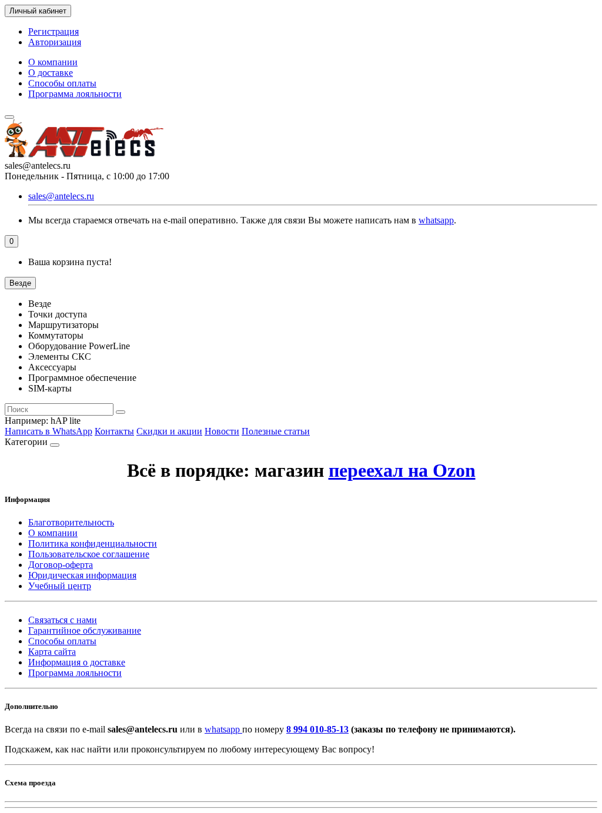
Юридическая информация (82, 575)
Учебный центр (59, 586)
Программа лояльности (75, 94)
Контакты (114, 431)
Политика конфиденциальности (92, 543)
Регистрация (53, 31)
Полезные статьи (276, 431)
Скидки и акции (169, 431)
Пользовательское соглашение (88, 554)
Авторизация (54, 42)
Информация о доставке (76, 662)
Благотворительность (71, 522)
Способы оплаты (62, 83)
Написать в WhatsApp (48, 431)
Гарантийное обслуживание (84, 630)
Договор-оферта (60, 565)
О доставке (50, 73)
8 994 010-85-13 (317, 729)
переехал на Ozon (402, 470)
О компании (53, 62)
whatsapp (436, 220)
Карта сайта (52, 652)
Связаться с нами (62, 620)
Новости (222, 431)
